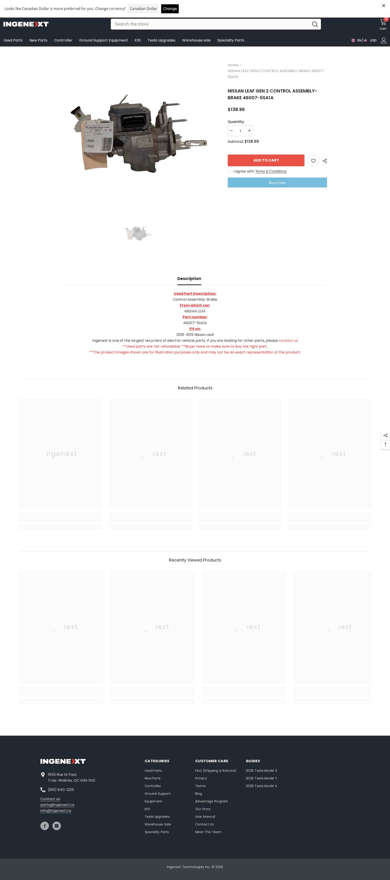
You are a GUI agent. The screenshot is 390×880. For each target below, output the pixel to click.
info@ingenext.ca (55, 810)
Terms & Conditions (271, 171)
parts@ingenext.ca (57, 804)
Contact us (50, 798)
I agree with (243, 171)
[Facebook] (44, 826)
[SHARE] (323, 160)
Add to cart (266, 160)
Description (189, 278)
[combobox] (210, 24)
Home (233, 65)
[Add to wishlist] (313, 160)
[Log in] (384, 40)
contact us (288, 340)
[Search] (216, 24)
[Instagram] (56, 826)
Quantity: (236, 121)
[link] (60, 519)
